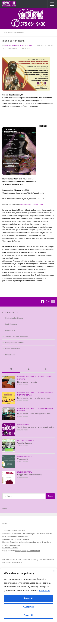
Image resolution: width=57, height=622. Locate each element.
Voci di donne (23, 424)
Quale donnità (22, 459)
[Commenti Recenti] (46, 370)
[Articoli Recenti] (11, 370)
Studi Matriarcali (11, 324)
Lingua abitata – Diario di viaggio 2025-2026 (34, 414)
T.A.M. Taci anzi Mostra (13, 32)
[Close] (54, 571)
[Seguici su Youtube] (53, 302)
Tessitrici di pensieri (24, 443)
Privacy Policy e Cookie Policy (27, 551)
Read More (44, 590)
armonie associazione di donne (18, 46)
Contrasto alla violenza (14, 318)
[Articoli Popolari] (28, 370)
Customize (28, 606)
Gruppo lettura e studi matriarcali (29, 475)
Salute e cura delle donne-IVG (16, 336)
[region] (28, 595)
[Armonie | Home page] (11, 4)
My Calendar (10, 355)
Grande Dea (10, 330)
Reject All (28, 615)
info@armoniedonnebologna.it (31, 204)
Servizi (29, 395)
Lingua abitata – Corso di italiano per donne (33, 398)
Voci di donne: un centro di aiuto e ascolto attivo (35, 427)
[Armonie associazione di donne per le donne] (42, 302)
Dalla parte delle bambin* (14, 342)
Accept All (28, 598)
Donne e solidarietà (12, 349)
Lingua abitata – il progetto (27, 382)
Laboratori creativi (25, 440)
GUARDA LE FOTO (10, 548)
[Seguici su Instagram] (48, 302)
